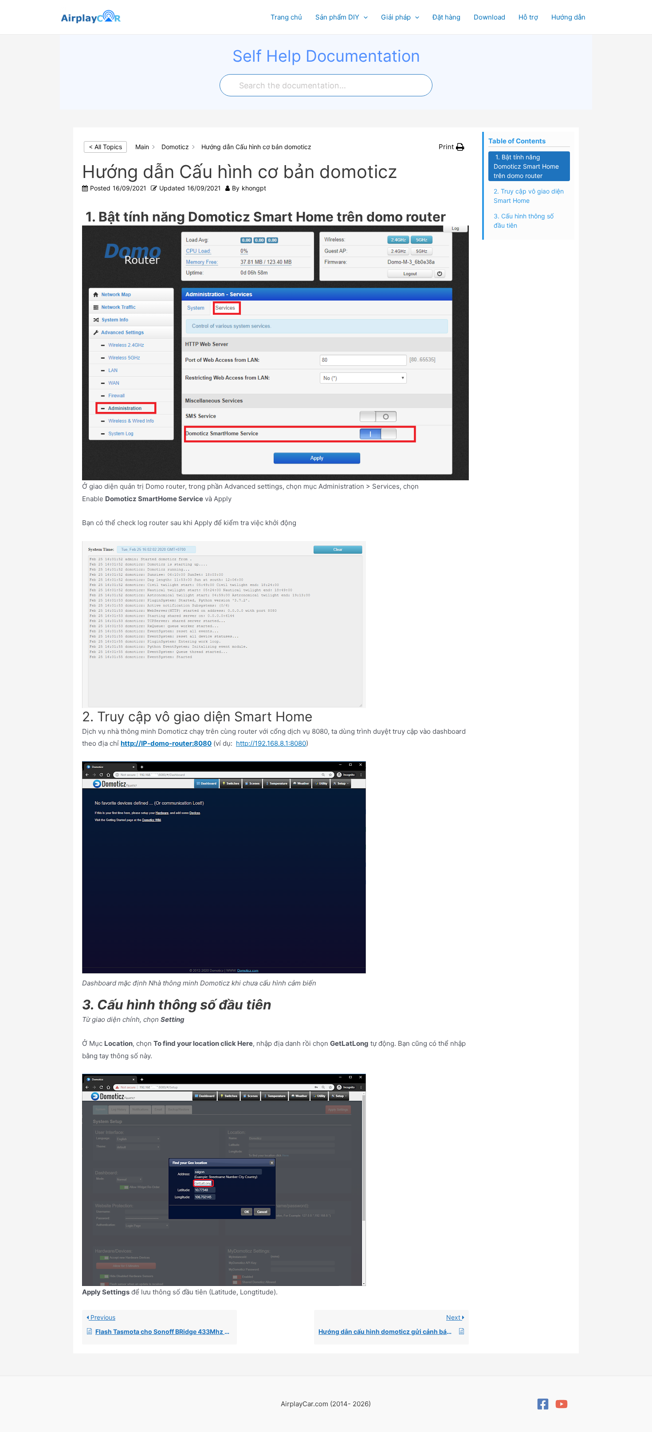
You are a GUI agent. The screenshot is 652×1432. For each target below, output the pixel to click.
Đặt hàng (446, 17)
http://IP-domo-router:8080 (166, 743)
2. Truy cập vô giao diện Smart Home (529, 195)
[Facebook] (543, 1404)
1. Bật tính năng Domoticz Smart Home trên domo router (526, 166)
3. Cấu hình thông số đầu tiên (524, 220)
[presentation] (363, 17)
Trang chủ (286, 17)
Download (489, 17)
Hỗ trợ (528, 17)
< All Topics (105, 146)
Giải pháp (396, 17)
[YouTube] (562, 1404)
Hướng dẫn (568, 17)
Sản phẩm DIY (337, 17)
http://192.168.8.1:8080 (271, 743)
